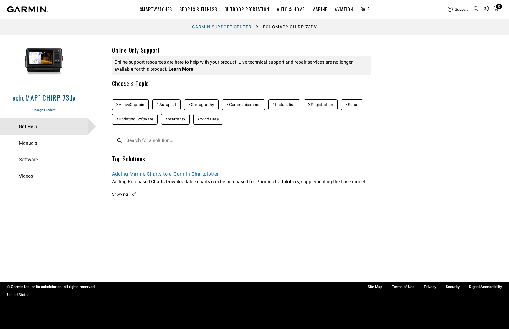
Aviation (344, 9)
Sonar (353, 104)
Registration (321, 104)
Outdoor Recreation (247, 9)
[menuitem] (458, 9)
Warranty (176, 119)
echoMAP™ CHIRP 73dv (43, 97)
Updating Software (135, 119)
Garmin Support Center (222, 26)
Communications (244, 104)
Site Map (375, 287)
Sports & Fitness (198, 9)
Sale (365, 9)
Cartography (202, 104)
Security (453, 287)
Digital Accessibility (485, 287)
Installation (285, 104)
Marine (319, 9)
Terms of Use (403, 287)
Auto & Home (291, 9)
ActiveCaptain (131, 104)
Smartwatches (156, 9)
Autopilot (167, 104)
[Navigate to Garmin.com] (27, 9)
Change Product (44, 110)
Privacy (430, 287)
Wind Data (209, 119)
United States (18, 294)
